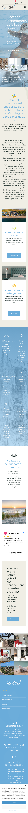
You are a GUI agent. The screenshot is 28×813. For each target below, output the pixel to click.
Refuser (14, 807)
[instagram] (24, 2)
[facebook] (21, 2)
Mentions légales (15, 782)
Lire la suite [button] (7, 546)
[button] (25, 785)
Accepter (14, 802)
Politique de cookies (13, 810)
